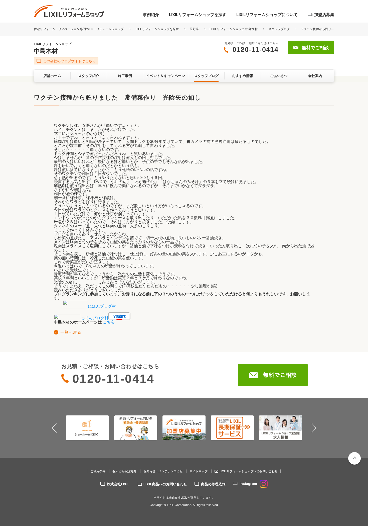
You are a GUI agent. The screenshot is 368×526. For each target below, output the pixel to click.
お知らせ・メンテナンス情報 (162, 471)
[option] (87, 427)
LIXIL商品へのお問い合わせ (165, 484)
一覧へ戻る (70, 332)
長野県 (194, 29)
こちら (109, 322)
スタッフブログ (279, 29)
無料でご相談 (315, 47)
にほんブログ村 (102, 306)
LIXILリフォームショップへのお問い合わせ (249, 471)
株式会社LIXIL (118, 484)
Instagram (248, 483)
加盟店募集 (324, 14)
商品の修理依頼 (213, 484)
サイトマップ (199, 471)
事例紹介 (151, 14)
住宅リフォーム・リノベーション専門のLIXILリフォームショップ (79, 29)
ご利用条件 (97, 471)
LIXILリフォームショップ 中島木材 (234, 29)
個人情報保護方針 (124, 471)
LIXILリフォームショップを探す (197, 14)
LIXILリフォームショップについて (267, 14)
